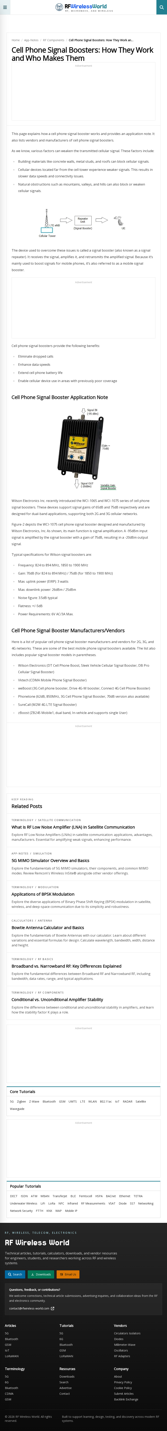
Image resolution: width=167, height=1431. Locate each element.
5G (12, 1101)
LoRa (51, 1203)
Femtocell (85, 1196)
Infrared (72, 1203)
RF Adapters (122, 1356)
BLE (73, 1196)
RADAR (127, 1101)
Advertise (65, 1388)
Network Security (21, 1211)
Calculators (22, 920)
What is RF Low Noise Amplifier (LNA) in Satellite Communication (73, 827)
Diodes (118, 1339)
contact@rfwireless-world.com (29, 1308)
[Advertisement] (83, 93)
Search (63, 1382)
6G (61, 1339)
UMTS (73, 1101)
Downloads (67, 1376)
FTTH (39, 1211)
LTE (82, 1101)
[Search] (161, 7)
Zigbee (21, 1101)
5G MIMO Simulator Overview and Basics (50, 860)
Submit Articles (124, 1394)
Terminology (23, 820)
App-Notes (31, 40)
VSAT (112, 1203)
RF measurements (93, 1203)
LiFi (43, 1203)
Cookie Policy (123, 1388)
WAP (58, 1211)
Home (16, 40)
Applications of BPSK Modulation (43, 894)
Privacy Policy (123, 1382)
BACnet (111, 1196)
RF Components (53, 40)
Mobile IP (71, 1211)
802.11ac (106, 1101)
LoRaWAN (12, 1356)
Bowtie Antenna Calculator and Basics (48, 927)
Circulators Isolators (127, 1333)
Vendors (120, 1325)
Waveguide (17, 1109)
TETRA (138, 1196)
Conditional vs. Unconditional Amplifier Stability (57, 999)
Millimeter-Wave (124, 1345)
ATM (34, 1196)
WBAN (45, 1196)
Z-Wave (34, 1101)
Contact (64, 1394)
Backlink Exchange (126, 1399)
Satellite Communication (59, 820)
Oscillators (121, 1350)
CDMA (9, 1394)
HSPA (99, 1196)
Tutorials (66, 1325)
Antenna (45, 920)
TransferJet (60, 1196)
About (118, 1376)
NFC (61, 1203)
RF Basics (45, 959)
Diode (123, 1203)
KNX (49, 1211)
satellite (141, 1101)
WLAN (92, 1101)
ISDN (24, 1196)
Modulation (48, 887)
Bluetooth (49, 1101)
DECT (14, 1196)
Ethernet (124, 1196)
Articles (10, 1325)
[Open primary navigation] (5, 7)
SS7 (132, 1203)
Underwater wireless (23, 1203)
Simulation (42, 853)
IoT (117, 1101)
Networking (145, 1203)
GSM (62, 1101)
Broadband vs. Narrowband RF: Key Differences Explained (66, 966)
